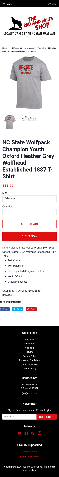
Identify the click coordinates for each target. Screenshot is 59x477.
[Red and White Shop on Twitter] (19, 434)
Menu (9, 4)
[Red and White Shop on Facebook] (26, 434)
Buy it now (29, 236)
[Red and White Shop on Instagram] (39, 434)
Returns (29, 352)
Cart (54, 4)
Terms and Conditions (29, 360)
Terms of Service (29, 364)
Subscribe (46, 417)
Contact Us (29, 343)
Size (4, 192)
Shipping (29, 348)
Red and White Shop (32, 466)
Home (4, 48)
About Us (29, 339)
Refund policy (29, 368)
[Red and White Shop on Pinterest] (33, 434)
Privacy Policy (29, 356)
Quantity (7, 206)
